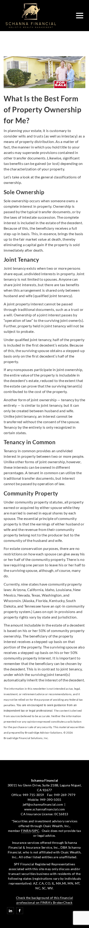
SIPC (35, 831)
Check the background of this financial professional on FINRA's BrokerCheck (44, 900)
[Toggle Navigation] (79, 15)
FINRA (26, 831)
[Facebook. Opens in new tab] (19, 910)
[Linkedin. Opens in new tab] (10, 910)
